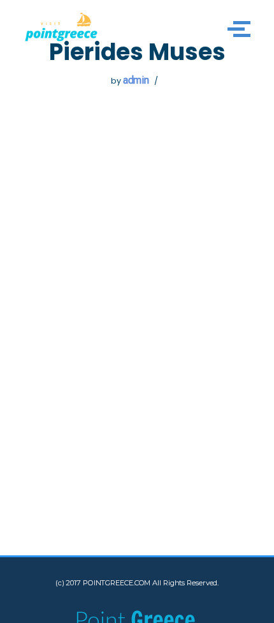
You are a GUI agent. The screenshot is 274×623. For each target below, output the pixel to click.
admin (136, 80)
